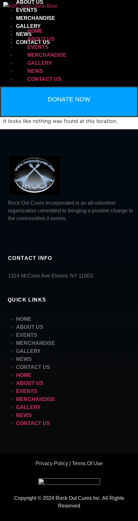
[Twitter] (38, 235)
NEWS (35, 71)
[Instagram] (53, 235)
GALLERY (28, 26)
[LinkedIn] (24, 235)
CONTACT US (44, 79)
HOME (35, 31)
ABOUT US (41, 39)
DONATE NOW (69, 99)
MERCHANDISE (35, 18)
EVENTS (26, 10)
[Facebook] (9, 235)
